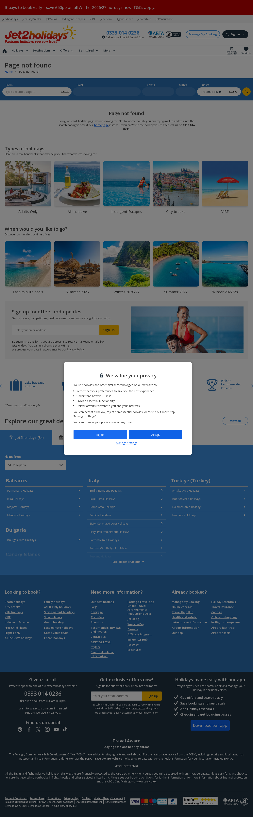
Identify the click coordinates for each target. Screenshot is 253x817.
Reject (100, 434)
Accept (155, 434)
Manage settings (126, 443)
